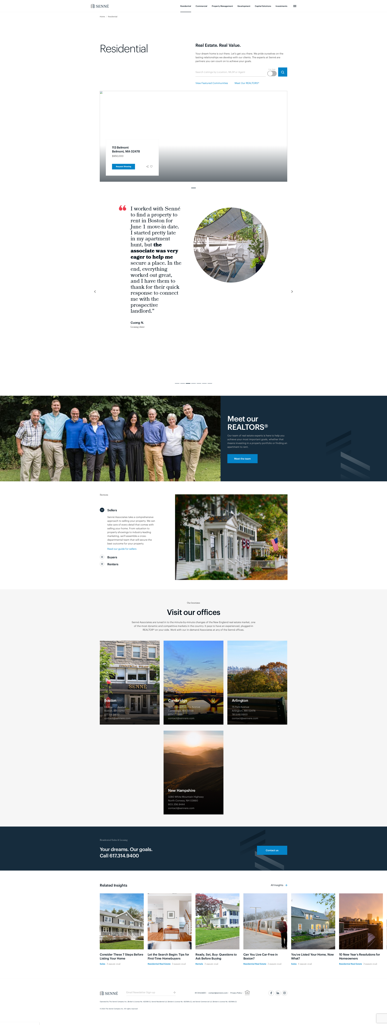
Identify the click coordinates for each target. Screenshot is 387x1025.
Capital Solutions (263, 6)
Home (102, 16)
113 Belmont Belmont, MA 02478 (126, 149)
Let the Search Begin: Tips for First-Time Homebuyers (168, 956)
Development (243, 6)
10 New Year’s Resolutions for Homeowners (359, 956)
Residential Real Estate (159, 963)
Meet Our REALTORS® (247, 83)
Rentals (199, 963)
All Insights (277, 885)
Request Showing (123, 166)
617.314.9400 (200, 993)
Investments (281, 6)
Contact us (272, 850)
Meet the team (242, 458)
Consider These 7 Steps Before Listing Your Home (121, 956)
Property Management (222, 6)
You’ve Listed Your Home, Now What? (312, 956)
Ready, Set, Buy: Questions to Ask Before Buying (216, 956)
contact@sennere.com (218, 993)
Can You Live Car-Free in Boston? (260, 956)
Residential (185, 6)
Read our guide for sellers (122, 548)
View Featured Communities (211, 83)
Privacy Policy (236, 993)
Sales (102, 963)
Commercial (201, 6)
